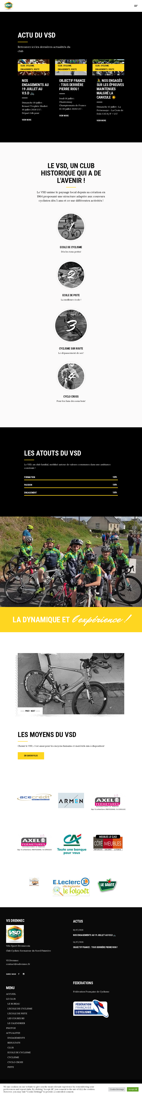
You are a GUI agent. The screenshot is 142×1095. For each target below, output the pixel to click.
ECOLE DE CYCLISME (19, 1052)
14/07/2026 (78, 942)
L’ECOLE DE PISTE (17, 1013)
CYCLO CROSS (15, 1062)
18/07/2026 (78, 930)
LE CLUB (11, 998)
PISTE (10, 1067)
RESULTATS (13, 1042)
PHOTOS (11, 1028)
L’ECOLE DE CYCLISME (19, 1008)
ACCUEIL (11, 994)
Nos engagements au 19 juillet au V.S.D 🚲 (35, 87)
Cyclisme (30, 66)
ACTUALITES (13, 1033)
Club (23, 66)
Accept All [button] (133, 1089)
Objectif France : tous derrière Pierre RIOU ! (72, 85)
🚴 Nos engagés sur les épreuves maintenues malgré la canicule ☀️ (110, 89)
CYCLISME (13, 1057)
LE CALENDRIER (16, 1023)
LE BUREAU (13, 1003)
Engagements (27, 69)
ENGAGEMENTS (16, 1037)
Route (36, 69)
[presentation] (24, 710)
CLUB (10, 1047)
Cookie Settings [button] (117, 1089)
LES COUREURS (15, 1018)
